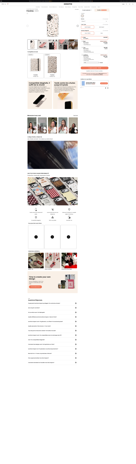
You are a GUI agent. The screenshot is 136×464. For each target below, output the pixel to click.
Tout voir (75, 115)
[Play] (44, 128)
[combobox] (94, 21)
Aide (98, 6)
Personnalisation (45, 6)
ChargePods (74, 6)
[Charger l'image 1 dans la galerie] (32, 44)
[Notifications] (8, 4)
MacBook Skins (87, 6)
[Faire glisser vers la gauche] (27, 26)
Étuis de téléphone (52, 6)
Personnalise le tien (35, 286)
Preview (101, 62)
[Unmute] (34, 131)
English (123, 4)
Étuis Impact (32, 9)
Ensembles (38, 6)
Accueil (28, 9)
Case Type (83, 24)
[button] (126, 4)
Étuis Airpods (61, 6)
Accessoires (94, 6)
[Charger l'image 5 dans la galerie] (74, 44)
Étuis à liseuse (68, 6)
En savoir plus (106, 24)
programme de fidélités (98, 74)
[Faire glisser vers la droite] (78, 26)
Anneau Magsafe (85, 30)
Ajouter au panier (104, 83)
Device (82, 19)
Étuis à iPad (81, 6)
